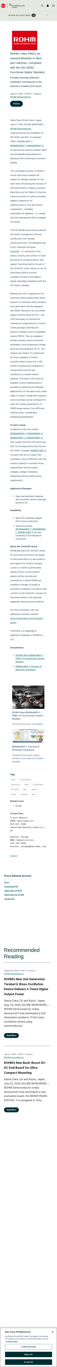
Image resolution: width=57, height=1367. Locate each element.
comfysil (24, 794)
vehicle (34, 789)
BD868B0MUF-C (35, 433)
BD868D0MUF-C (35, 145)
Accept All (28, 1362)
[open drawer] (53, 5)
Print (6, 882)
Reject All (28, 1354)
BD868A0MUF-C (18, 433)
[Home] (13, 5)
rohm (13, 780)
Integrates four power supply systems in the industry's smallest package (28, 758)
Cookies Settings (28, 1347)
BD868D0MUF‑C (34, 438)
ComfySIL (15, 251)
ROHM (18, 806)
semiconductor (25, 780)
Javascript (9, 899)
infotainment (38, 785)
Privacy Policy (12, 1341)
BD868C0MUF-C (18, 145)
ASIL (25, 789)
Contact (14, 856)
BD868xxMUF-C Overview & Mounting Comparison (25, 748)
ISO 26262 (15, 789)
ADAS (26, 785)
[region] (28, 1347)
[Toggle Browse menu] (47, 15)
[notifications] (47, 5)
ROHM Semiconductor (20, 97)
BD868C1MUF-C (38, 450)
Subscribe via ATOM (14, 894)
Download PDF (11, 886)
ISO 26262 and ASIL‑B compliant (27, 724)
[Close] (53, 1332)
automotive (15, 785)
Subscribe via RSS (13, 890)
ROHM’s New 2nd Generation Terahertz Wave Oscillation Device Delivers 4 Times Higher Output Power (26, 986)
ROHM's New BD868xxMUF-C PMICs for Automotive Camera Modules (30, 658)
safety (13, 794)
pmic (34, 794)
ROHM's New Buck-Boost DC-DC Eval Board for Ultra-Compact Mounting (25, 1068)
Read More (11, 1035)
